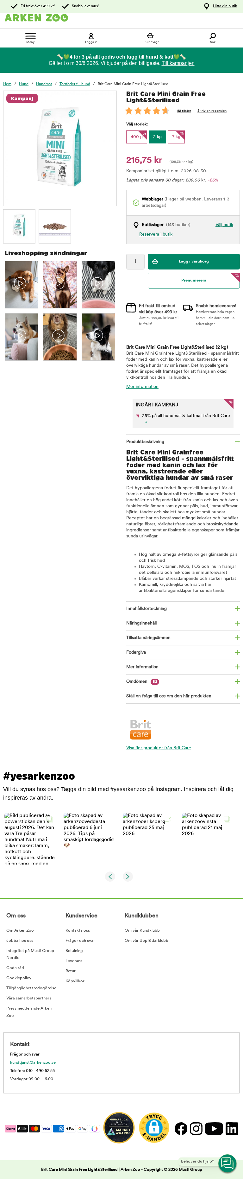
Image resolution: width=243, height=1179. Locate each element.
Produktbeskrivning (145, 442)
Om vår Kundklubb (142, 931)
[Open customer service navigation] (228, 1164)
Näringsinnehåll (141, 623)
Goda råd (15, 968)
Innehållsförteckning (146, 608)
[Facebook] (180, 1128)
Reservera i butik (155, 234)
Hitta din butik (225, 6)
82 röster (184, 111)
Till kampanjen (178, 63)
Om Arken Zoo (20, 931)
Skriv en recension (212, 111)
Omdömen (141, 681)
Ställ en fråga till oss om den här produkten (168, 696)
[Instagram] (195, 1128)
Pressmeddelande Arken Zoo (29, 1011)
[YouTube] (213, 1128)
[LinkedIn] (231, 1128)
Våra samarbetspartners (28, 998)
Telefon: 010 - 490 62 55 (32, 1071)
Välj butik (224, 225)
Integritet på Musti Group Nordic (30, 954)
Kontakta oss (77, 931)
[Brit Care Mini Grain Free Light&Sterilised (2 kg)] (19, 225)
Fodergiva (136, 652)
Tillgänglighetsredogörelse (31, 988)
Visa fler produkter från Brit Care (158, 748)
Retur (70, 971)
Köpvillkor (74, 981)
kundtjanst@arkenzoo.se (33, 1063)
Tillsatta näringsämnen (148, 638)
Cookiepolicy (18, 978)
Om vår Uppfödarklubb (146, 941)
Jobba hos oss (19, 941)
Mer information (142, 386)
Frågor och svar (80, 941)
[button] (30, 839)
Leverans (73, 961)
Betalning (74, 951)
